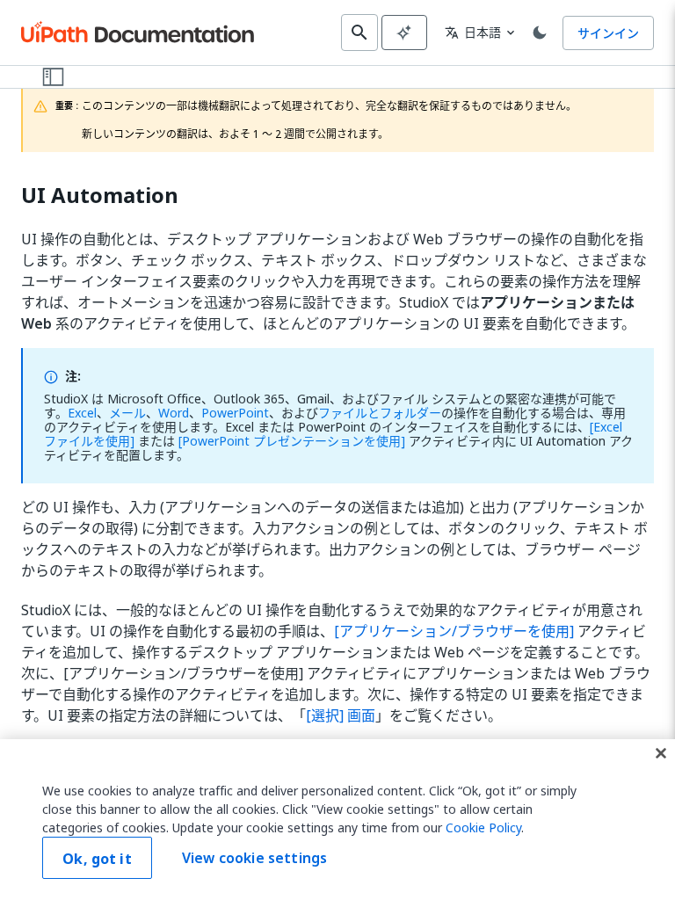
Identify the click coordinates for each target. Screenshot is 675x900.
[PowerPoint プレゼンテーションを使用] (291, 441)
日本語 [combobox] (473, 32)
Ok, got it (97, 858)
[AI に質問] (404, 32)
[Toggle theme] (539, 32)
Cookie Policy (483, 827)
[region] (337, 819)
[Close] (661, 753)
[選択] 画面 (340, 715)
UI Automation (99, 195)
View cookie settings (254, 857)
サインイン (608, 33)
